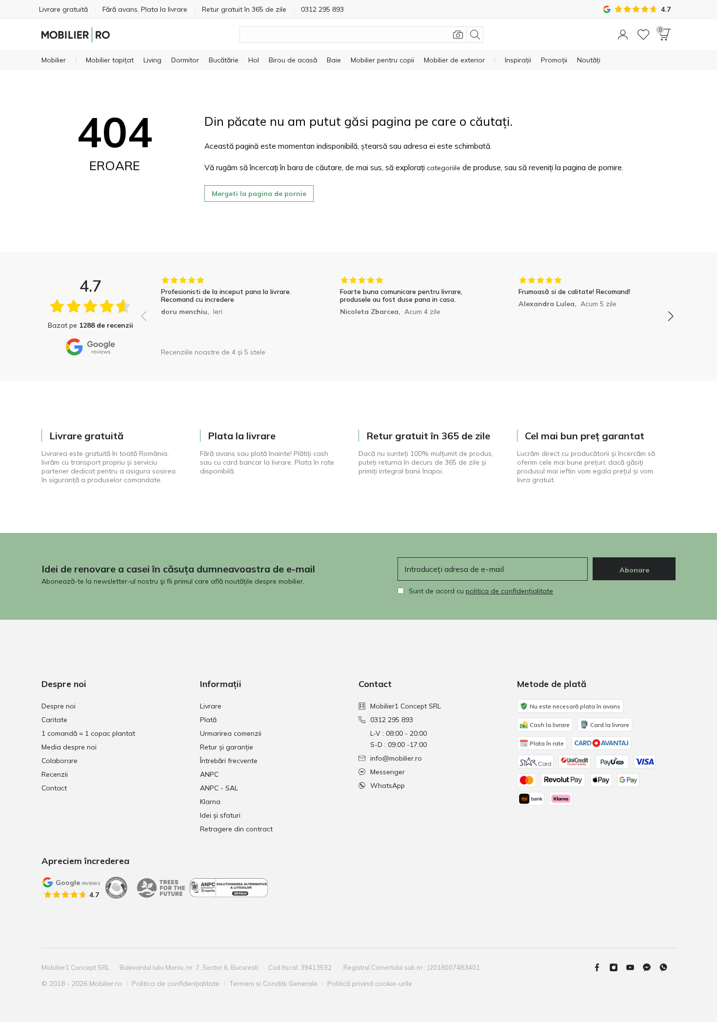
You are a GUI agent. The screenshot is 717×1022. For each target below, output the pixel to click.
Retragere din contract (236, 829)
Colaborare (59, 760)
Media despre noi (69, 747)
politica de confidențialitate (509, 591)
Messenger (387, 771)
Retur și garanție (226, 747)
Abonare (634, 570)
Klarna (210, 801)
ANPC (209, 774)
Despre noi (58, 706)
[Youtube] (634, 967)
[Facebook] (601, 967)
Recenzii (54, 774)
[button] (623, 34)
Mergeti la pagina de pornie (259, 193)
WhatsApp (387, 785)
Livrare (210, 706)
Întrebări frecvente (229, 760)
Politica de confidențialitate (175, 983)
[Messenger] (650, 967)
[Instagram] (617, 967)
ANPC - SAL (219, 788)
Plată (208, 719)
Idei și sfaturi (220, 815)
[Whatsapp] (667, 967)
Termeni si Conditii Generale (273, 983)
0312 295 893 (391, 719)
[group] (228, 309)
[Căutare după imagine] (458, 34)
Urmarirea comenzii (230, 733)
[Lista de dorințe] (643, 34)
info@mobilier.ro (396, 758)
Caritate (54, 719)
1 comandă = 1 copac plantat (88, 733)
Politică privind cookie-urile (369, 983)
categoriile (443, 167)
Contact (54, 788)
